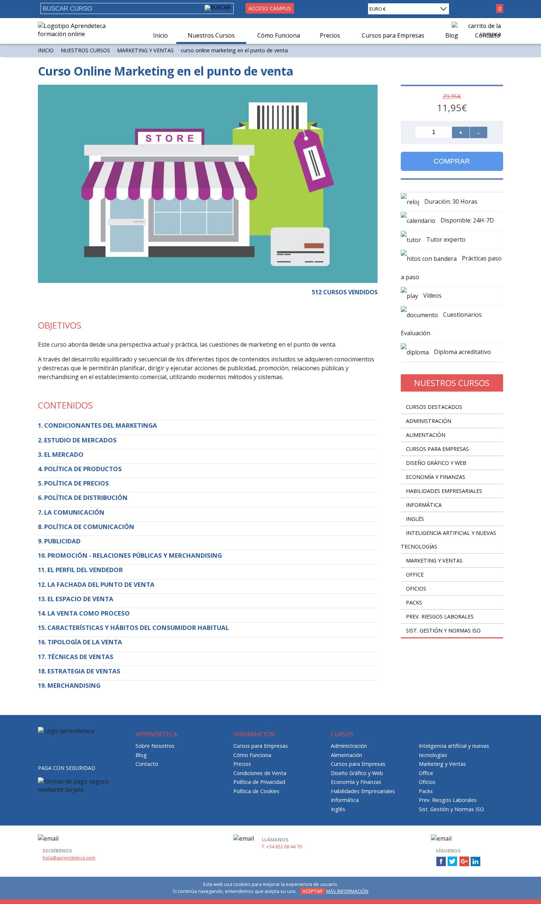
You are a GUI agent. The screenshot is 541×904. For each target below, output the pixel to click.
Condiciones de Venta (259, 773)
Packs (414, 602)
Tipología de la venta (84, 642)
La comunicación (74, 512)
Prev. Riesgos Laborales (440, 616)
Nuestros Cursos (211, 35)
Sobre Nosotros (154, 745)
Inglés (415, 518)
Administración (428, 420)
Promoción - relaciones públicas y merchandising (134, 555)
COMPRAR (452, 161)
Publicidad (62, 541)
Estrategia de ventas (83, 671)
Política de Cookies (256, 791)
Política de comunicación (89, 526)
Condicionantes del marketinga (100, 425)
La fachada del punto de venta (101, 584)
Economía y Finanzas (435, 476)
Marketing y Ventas (145, 50)
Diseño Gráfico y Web (436, 462)
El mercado (64, 454)
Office (415, 574)
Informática (424, 504)
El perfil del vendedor (85, 569)
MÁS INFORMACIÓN (347, 891)
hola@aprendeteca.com (69, 857)
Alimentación (425, 434)
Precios (330, 35)
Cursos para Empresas (437, 448)
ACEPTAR (312, 891)
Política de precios (76, 483)
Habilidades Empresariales (444, 490)
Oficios (416, 588)
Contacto (146, 763)
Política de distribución (86, 497)
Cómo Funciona (278, 35)
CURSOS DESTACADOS (434, 406)
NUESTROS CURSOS (85, 50)
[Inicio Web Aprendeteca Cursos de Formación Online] (77, 34)
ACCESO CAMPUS (269, 8)
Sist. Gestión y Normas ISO (443, 630)
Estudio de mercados (80, 440)
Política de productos (83, 469)
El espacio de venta (80, 599)
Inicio (160, 35)
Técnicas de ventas (80, 656)
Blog (141, 754)
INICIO (46, 50)
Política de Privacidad (259, 781)
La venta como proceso (88, 613)
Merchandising (73, 685)
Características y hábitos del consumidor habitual (138, 627)
